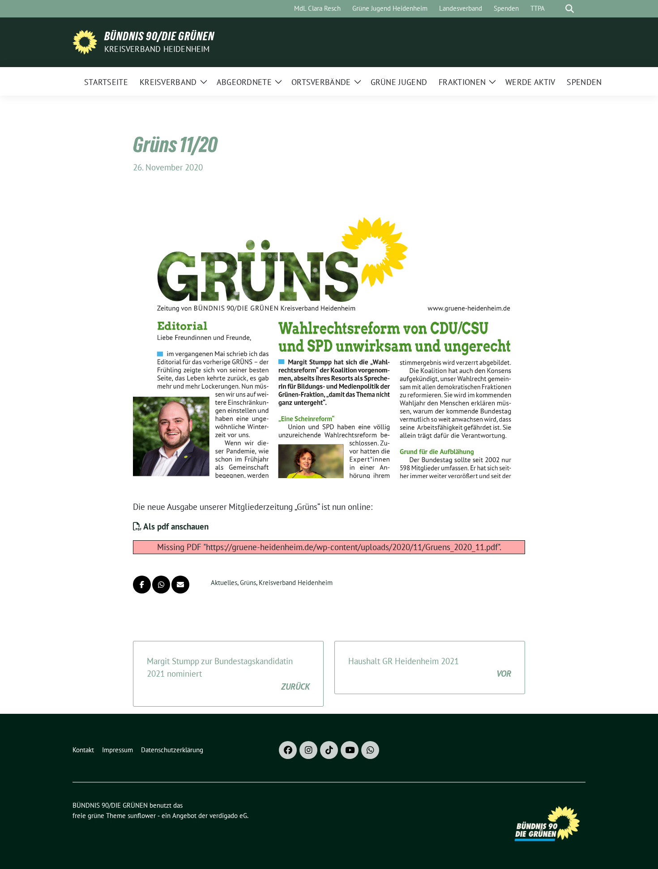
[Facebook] (288, 750)
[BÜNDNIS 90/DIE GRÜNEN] (85, 41)
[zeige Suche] (569, 8)
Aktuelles (224, 582)
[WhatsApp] (370, 750)
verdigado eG (228, 815)
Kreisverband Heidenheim (157, 49)
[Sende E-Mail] (180, 584)
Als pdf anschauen (175, 526)
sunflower (142, 815)
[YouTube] (350, 750)
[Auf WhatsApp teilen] (161, 584)
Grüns (248, 582)
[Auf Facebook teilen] (142, 584)
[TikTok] (329, 750)
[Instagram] (308, 750)
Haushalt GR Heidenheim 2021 (429, 667)
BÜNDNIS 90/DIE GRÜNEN (159, 36)
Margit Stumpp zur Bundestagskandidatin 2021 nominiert (228, 674)
